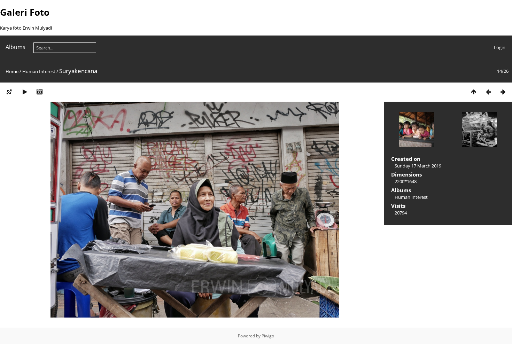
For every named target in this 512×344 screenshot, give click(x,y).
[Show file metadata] (39, 92)
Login (499, 47)
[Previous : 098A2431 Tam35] (488, 92)
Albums (15, 47)
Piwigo (268, 336)
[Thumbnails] (473, 92)
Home (12, 71)
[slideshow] (24, 92)
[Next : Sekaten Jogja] (503, 92)
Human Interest (38, 71)
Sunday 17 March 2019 (418, 166)
